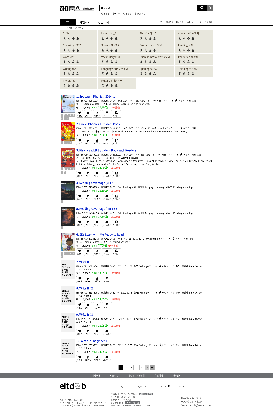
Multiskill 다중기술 (111, 80)
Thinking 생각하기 (188, 69)
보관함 (199, 22)
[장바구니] (88, 114)
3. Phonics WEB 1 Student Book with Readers (106, 150)
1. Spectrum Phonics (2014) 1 (95, 96)
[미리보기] (116, 114)
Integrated (69, 80)
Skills (66, 33)
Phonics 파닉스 (148, 33)
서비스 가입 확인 (133, 402)
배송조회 (179, 22)
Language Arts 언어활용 (114, 69)
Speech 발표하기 (110, 45)
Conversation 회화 (188, 33)
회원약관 (114, 375)
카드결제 (177, 375)
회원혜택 (159, 375)
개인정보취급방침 (136, 375)
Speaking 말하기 (72, 45)
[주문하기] (97, 114)
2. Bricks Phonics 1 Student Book (98, 124)
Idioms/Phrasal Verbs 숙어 (155, 57)
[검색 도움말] (210, 8)
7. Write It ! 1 (84, 262)
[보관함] (79, 114)
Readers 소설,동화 (188, 57)
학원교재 (84, 22)
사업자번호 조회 (146, 394)
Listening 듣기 (109, 33)
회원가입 (169, 22)
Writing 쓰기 (70, 69)
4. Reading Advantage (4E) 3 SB (96, 183)
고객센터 (208, 22)
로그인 (160, 22)
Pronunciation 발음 (151, 45)
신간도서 (103, 22)
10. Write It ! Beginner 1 (91, 341)
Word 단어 (69, 57)
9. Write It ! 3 (84, 314)
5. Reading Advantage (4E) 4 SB (96, 208)
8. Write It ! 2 (84, 288)
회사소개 (96, 375)
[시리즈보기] (107, 114)
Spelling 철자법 (148, 69)
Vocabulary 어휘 (110, 57)
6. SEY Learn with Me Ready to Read (100, 234)
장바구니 (189, 22)
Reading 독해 (185, 45)
